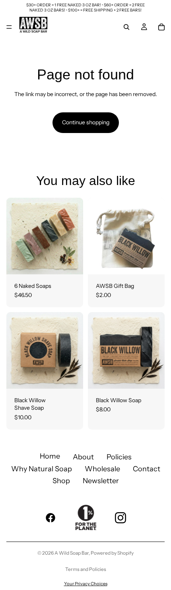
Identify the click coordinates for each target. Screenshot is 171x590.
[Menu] (9, 27)
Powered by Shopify (112, 553)
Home (50, 456)
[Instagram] (120, 517)
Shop (61, 480)
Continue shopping (85, 122)
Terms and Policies (85, 569)
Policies (119, 457)
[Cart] (161, 27)
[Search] (126, 27)
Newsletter (101, 480)
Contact (146, 469)
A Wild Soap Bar (71, 553)
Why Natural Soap (41, 469)
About (83, 457)
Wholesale (102, 469)
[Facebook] (50, 517)
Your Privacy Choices (85, 583)
